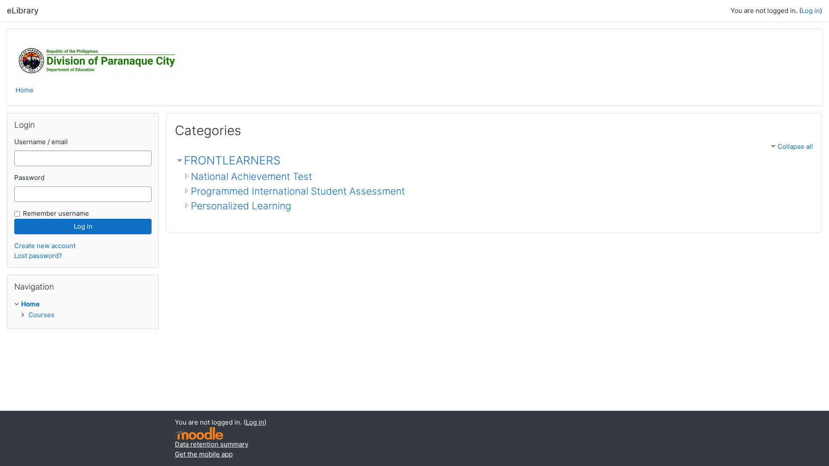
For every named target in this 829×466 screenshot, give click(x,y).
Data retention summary (211, 444)
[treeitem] (83, 309)
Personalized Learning (241, 205)
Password (29, 177)
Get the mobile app (204, 454)
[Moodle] (199, 433)
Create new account (45, 246)
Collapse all (795, 146)
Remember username (56, 213)
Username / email (41, 142)
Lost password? (38, 256)
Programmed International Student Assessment (298, 191)
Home (25, 90)
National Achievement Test (251, 176)
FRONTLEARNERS (232, 160)
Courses (41, 315)
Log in (810, 10)
